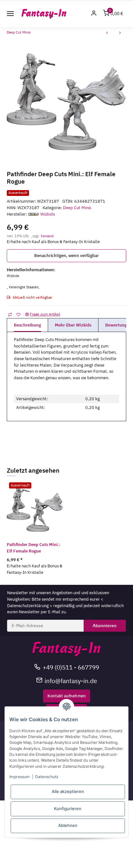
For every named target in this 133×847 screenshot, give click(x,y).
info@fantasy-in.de (71, 681)
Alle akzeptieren (68, 791)
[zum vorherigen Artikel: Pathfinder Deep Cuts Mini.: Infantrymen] (107, 33)
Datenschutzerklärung (28, 605)
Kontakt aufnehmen (66, 696)
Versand (47, 235)
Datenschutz (46, 776)
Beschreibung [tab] (27, 325)
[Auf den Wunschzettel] (18, 314)
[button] (94, 13)
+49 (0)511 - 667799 (71, 667)
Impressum (19, 776)
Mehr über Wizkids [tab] (73, 325)
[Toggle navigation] (10, 13)
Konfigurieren (67, 808)
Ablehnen (67, 825)
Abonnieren (105, 625)
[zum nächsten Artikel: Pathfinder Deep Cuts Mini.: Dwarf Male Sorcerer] (120, 33)
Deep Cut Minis (77, 207)
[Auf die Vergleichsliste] (10, 314)
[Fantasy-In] (44, 13)
